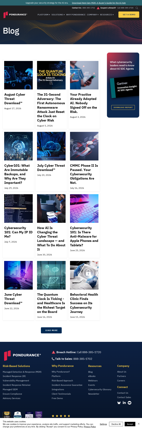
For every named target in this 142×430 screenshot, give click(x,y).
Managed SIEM (10, 389)
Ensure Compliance (12, 393)
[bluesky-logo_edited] (119, 403)
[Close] (138, 424)
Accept (130, 424)
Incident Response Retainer (17, 385)
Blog (90, 371)
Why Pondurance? (61, 371)
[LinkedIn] (124, 403)
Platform (56, 376)
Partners (121, 376)
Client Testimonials (61, 393)
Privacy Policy (90, 426)
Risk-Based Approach (62, 380)
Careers (121, 380)
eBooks (92, 376)
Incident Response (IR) (14, 376)
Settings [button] (103, 424)
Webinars (93, 380)
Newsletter (93, 393)
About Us (121, 371)
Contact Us (122, 392)
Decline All (116, 424)
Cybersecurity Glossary (99, 389)
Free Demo (57, 398)
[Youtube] (129, 403)
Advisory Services (11, 398)
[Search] (136, 8)
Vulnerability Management (16, 380)
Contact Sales (124, 397)
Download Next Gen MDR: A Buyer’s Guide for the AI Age (99, 3)
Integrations (58, 389)
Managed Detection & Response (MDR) (22, 371)
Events (91, 385)
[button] (44, 14)
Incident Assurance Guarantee (67, 385)
